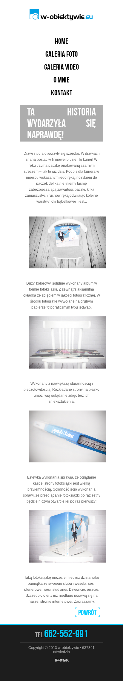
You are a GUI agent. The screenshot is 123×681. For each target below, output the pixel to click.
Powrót (87, 613)
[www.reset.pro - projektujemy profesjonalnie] (61, 660)
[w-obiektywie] (61, 15)
